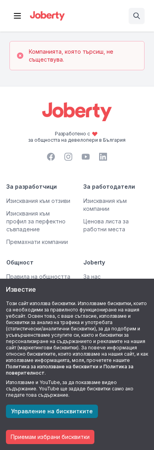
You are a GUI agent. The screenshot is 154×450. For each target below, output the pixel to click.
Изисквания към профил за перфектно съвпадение (36, 221)
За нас (92, 276)
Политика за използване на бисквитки (52, 366)
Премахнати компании (37, 241)
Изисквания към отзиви (38, 200)
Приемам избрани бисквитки (50, 436)
